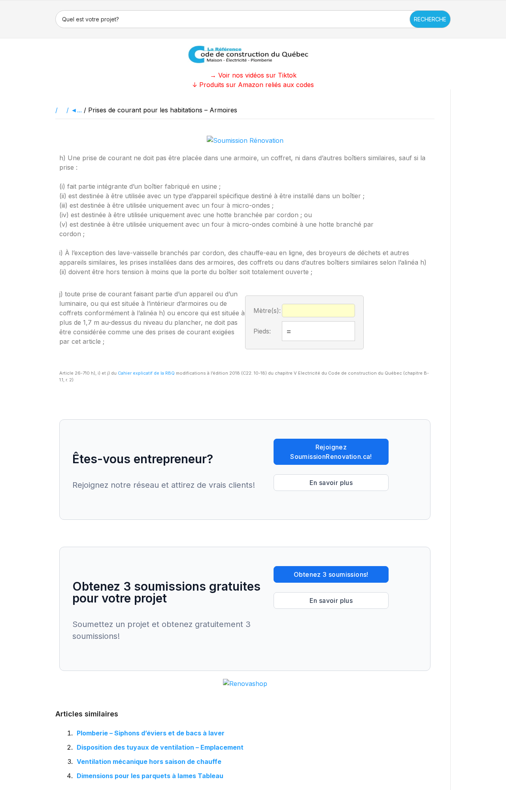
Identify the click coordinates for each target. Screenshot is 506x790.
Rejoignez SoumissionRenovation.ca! (331, 451)
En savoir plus (331, 483)
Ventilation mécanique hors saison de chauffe (149, 761)
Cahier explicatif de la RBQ (146, 373)
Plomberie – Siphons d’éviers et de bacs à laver (151, 733)
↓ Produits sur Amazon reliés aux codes (253, 85)
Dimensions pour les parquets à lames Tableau (150, 776)
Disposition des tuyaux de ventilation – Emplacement (160, 747)
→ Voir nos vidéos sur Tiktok (253, 75)
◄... (76, 110)
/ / (63, 110)
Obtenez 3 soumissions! (331, 574)
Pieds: (262, 331)
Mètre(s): (267, 310)
